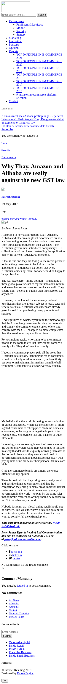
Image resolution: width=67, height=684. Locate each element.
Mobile (20, 27)
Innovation (15, 41)
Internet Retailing (10, 196)
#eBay (27, 218)
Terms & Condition (19, 613)
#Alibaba (6, 218)
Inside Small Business (22, 655)
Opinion (14, 47)
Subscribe (7, 129)
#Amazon (18, 218)
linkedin (17, 555)
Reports (13, 51)
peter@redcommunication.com (22, 539)
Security (21, 31)
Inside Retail (16, 645)
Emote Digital (25, 673)
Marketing (15, 37)
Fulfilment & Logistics (29, 24)
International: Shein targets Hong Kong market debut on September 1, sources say (32, 121)
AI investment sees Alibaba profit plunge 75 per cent (32, 116)
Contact (13, 101)
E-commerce (16, 21)
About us (13, 606)
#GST (35, 218)
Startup (20, 34)
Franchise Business (20, 652)
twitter (16, 558)
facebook (16, 551)
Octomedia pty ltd (19, 642)
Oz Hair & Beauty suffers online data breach (27, 126)
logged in (22, 585)
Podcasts (14, 44)
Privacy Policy (16, 616)
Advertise (14, 603)
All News (14, 600)
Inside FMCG (17, 648)
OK (5, 680)
